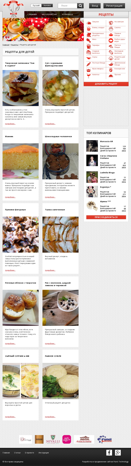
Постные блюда (98, 63)
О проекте (29, 452)
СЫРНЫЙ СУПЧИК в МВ (17, 356)
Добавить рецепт (106, 83)
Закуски (95, 21)
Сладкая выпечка (96, 52)
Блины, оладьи (98, 27)
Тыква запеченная (55, 209)
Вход (95, 5)
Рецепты (106, 14)
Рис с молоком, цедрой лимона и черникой (58, 284)
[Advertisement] (106, 107)
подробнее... (10, 124)
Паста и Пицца (117, 46)
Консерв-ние (119, 68)
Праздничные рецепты (98, 34)
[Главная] (13, 17)
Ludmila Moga (107, 172)
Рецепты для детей (119, 58)
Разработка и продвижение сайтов (97, 461)
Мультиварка (97, 68)
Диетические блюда (119, 64)
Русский (36, 5)
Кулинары (67, 14)
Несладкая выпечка (118, 52)
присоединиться (106, 217)
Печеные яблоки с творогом (20, 282)
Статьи (17, 452)
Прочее (117, 74)
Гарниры (95, 45)
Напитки (95, 74)
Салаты (117, 27)
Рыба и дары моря (119, 40)
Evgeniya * (105, 187)
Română (47, 5)
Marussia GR (106, 141)
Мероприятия (49, 14)
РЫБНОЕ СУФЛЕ (53, 356)
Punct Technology (120, 461)
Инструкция (44, 452)
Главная (32, 14)
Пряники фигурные (15, 209)
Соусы (94, 57)
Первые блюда (117, 34)
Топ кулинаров (98, 133)
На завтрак (119, 21)
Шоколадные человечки (58, 136)
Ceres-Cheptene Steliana (108, 156)
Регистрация (114, 5)
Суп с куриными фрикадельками (54, 64)
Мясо (94, 39)
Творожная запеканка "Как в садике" (20, 64)
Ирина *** (105, 201)
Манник (9, 136)
